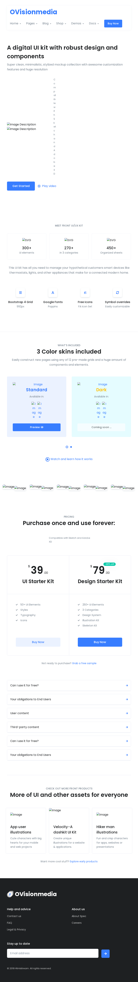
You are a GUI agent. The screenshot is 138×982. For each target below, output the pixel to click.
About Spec (79, 916)
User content (19, 713)
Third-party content (24, 727)
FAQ (9, 923)
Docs (92, 23)
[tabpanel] (36, 406)
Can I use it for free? (24, 685)
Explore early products (84, 861)
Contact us (14, 916)
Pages (30, 23)
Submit (105, 954)
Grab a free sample (84, 663)
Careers (77, 923)
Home (14, 23)
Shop (59, 23)
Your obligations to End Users (30, 699)
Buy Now (113, 23)
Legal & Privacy (16, 929)
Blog (45, 23)
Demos (76, 23)
